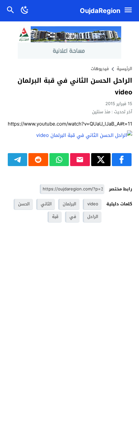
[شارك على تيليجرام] (17, 159)
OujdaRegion (100, 10)
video (92, 204)
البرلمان (69, 204)
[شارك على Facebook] (121, 159)
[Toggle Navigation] (129, 10)
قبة (55, 216)
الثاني (46, 204)
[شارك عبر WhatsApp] (59, 159)
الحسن (24, 204)
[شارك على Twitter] (101, 159)
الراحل (92, 216)
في (73, 216)
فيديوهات (100, 69)
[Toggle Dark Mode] (25, 10)
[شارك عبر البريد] (80, 159)
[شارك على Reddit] (38, 159)
